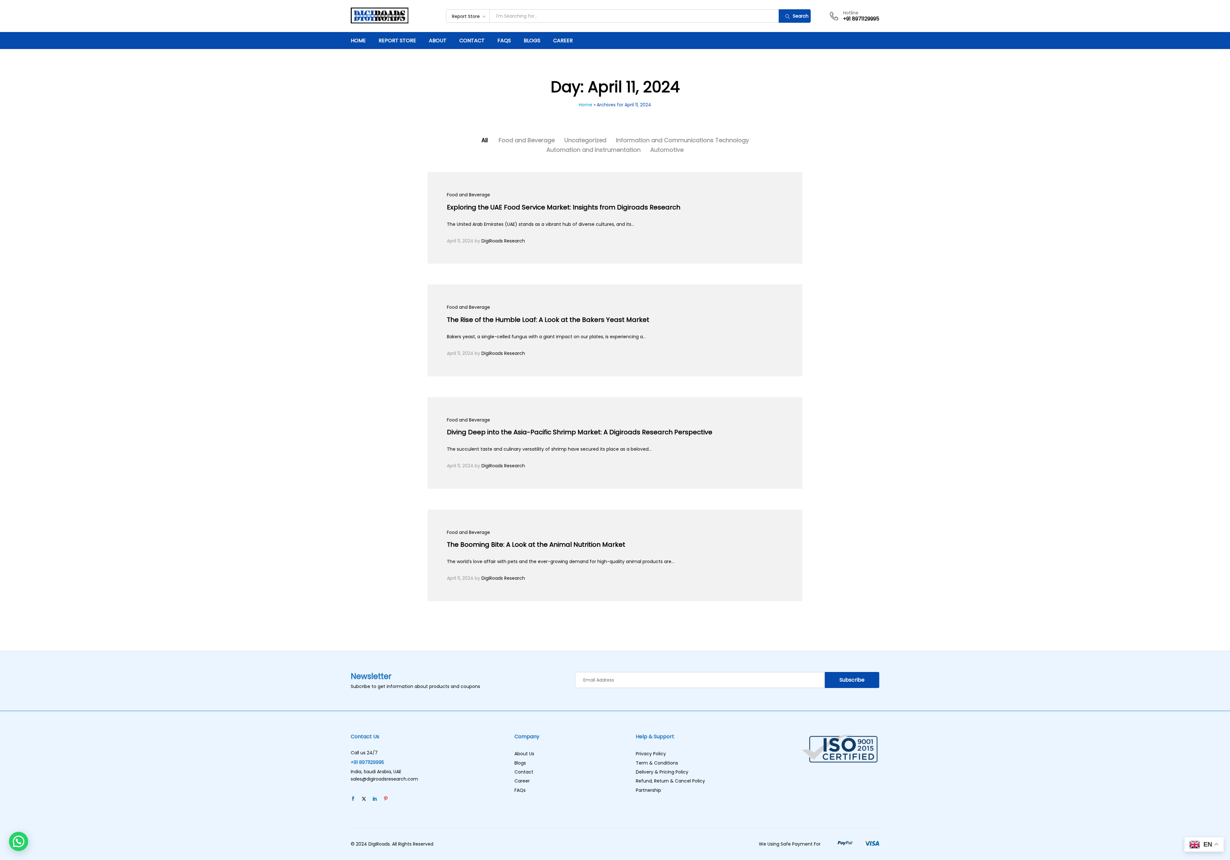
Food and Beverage (527, 140)
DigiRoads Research (503, 241)
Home (358, 40)
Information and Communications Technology (682, 140)
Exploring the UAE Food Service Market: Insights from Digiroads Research (563, 207)
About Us (524, 753)
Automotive (667, 150)
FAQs (504, 40)
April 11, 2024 (460, 241)
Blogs (532, 40)
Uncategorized (585, 140)
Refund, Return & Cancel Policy (670, 781)
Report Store (397, 40)
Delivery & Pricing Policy (662, 772)
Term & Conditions (657, 763)
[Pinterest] (385, 798)
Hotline (850, 13)
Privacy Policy (651, 753)
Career (563, 40)
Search (799, 16)
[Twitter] (363, 798)
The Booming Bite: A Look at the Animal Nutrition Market (536, 544)
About (438, 40)
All (484, 140)
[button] (18, 841)
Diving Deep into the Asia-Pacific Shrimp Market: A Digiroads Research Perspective (579, 432)
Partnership (648, 790)
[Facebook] (353, 798)
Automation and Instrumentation (593, 150)
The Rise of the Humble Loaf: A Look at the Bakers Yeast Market (548, 319)
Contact (472, 40)
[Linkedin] (374, 798)
